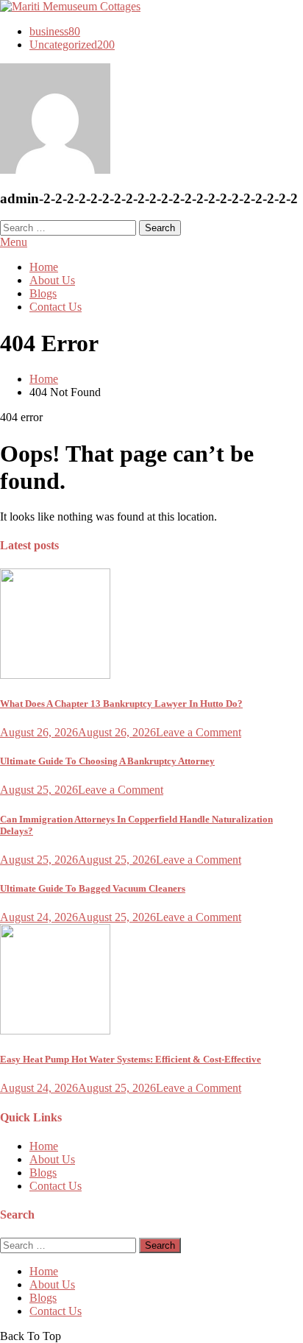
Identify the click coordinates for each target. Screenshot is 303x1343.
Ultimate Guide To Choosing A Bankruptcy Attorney (107, 760)
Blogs (43, 293)
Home (43, 267)
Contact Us (55, 306)
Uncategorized (72, 44)
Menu (13, 242)
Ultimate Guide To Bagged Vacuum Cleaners (92, 888)
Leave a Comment (198, 732)
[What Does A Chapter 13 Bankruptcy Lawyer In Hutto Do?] (151, 625)
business (54, 31)
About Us (52, 280)
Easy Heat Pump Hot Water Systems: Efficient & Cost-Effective (130, 1059)
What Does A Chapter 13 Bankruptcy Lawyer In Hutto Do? (121, 703)
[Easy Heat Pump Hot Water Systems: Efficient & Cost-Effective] (151, 980)
